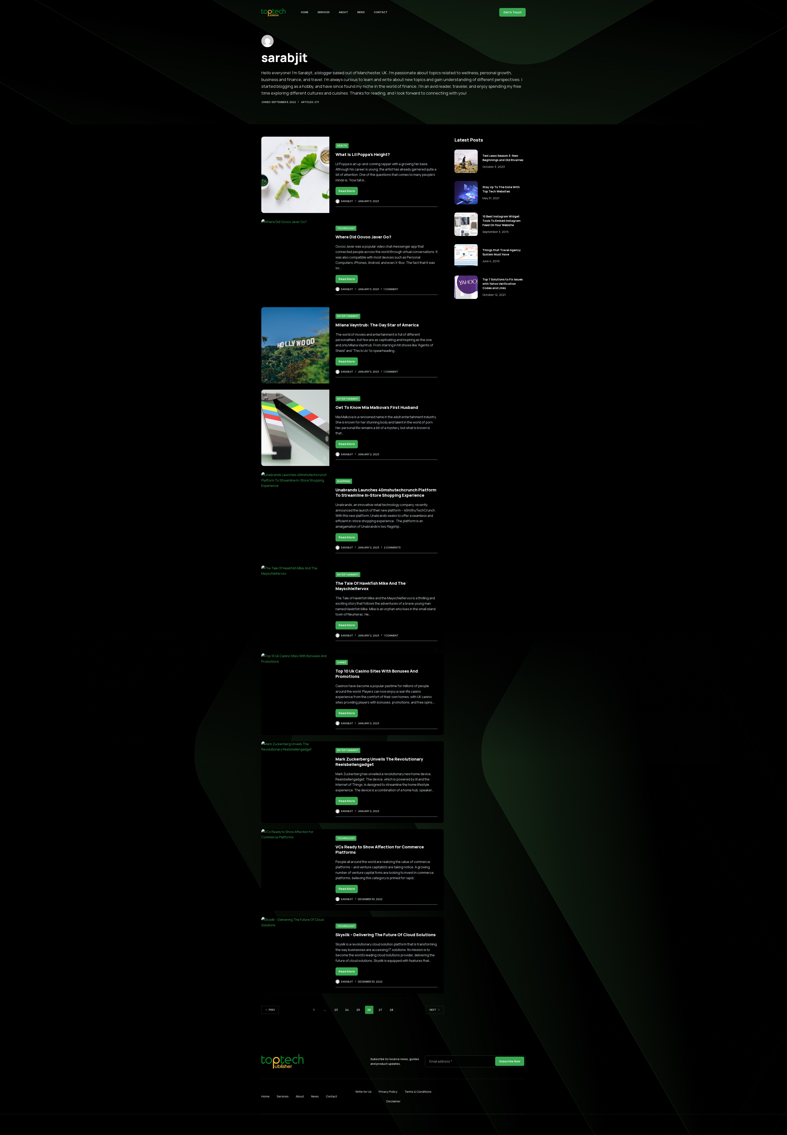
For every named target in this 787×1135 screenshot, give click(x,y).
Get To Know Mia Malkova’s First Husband (376, 407)
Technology (346, 228)
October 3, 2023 (493, 166)
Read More (348, 192)
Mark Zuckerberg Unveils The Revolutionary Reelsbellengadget (379, 761)
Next (433, 1009)
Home (304, 12)
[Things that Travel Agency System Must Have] (466, 255)
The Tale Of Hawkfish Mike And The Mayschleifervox (370, 585)
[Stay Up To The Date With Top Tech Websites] (466, 192)
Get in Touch (512, 12)
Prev (272, 1009)
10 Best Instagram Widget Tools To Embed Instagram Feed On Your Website (501, 220)
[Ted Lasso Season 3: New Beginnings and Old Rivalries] (466, 161)
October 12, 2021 (494, 295)
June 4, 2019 (490, 261)
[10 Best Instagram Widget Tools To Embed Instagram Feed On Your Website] (466, 224)
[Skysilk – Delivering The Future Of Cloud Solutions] (295, 955)
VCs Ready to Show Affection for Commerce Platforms (379, 849)
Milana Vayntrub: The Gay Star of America (377, 325)
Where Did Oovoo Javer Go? (363, 237)
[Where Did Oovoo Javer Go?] (295, 260)
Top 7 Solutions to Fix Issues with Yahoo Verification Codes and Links (502, 283)
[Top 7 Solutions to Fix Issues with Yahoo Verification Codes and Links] (466, 287)
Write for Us (363, 1092)
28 (391, 1010)
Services (323, 12)
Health (342, 145)
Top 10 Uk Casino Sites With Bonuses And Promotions (376, 673)
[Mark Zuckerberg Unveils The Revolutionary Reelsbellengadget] (295, 782)
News (361, 12)
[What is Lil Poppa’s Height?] (295, 175)
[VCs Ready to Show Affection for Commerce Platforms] (295, 870)
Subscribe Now (509, 1061)
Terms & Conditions (418, 1092)
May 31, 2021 (490, 198)
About (343, 12)
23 (336, 1010)
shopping (343, 481)
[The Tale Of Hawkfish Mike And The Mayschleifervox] (295, 606)
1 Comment (391, 289)
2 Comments (392, 547)
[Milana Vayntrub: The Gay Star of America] (295, 345)
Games (341, 662)
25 (358, 1010)
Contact (380, 12)
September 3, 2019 (495, 232)
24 (347, 1010)
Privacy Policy (388, 1092)
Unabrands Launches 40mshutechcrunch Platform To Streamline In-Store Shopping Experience (385, 492)
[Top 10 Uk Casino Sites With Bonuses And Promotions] (295, 694)
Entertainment (348, 316)
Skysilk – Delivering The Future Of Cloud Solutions (385, 934)
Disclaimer (393, 1101)
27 (380, 1010)
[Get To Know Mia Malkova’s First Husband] (295, 428)
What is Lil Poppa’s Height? (362, 154)
